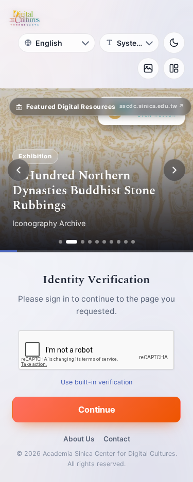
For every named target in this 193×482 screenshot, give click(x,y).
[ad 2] (71, 242)
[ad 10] (133, 242)
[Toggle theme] (174, 42)
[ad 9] (126, 242)
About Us (78, 439)
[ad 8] (118, 242)
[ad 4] (90, 242)
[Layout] (174, 68)
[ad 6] (104, 242)
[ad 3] (82, 242)
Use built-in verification (96, 382)
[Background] (148, 68)
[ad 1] (60, 242)
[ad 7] (111, 242)
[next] (174, 170)
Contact (116, 439)
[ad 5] (97, 242)
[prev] (18, 170)
